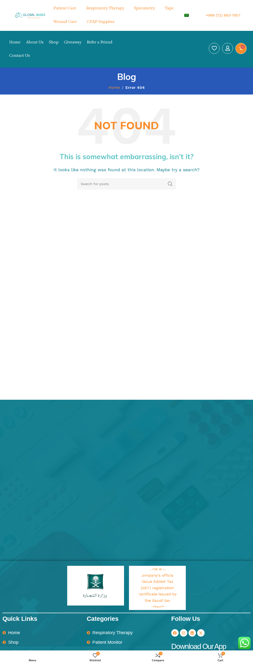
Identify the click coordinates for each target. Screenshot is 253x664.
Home (15, 42)
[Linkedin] (192, 633)
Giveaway (72, 42)
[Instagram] (183, 633)
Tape (169, 8)
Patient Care (64, 8)
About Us (34, 42)
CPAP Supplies (100, 22)
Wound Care (65, 22)
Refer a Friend (99, 42)
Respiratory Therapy (105, 8)
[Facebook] (175, 633)
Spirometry (144, 8)
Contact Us (19, 56)
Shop (54, 42)
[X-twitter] (201, 633)
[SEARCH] (170, 184)
